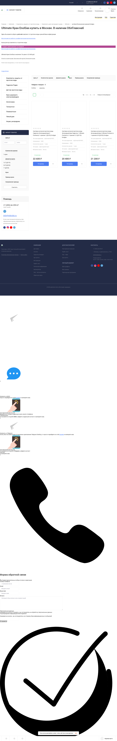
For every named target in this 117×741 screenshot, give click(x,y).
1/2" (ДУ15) (6, 162)
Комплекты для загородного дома (52, 24)
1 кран (5, 154)
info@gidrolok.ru (10, 215)
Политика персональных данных (10, 254)
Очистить (15, 187)
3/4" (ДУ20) (6, 165)
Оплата (36, 251)
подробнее (5, 71)
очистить (42, 88)
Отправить (3, 621)
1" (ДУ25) (6, 168)
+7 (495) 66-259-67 (91, 2)
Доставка (36, 248)
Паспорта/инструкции (68, 248)
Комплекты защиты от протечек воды (27, 24)
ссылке (18, 397)
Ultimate (67, 24)
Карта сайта (24, 254)
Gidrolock (11, 24)
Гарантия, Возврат (39, 254)
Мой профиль (66, 266)
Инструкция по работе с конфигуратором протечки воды (18, 38)
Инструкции (37, 260)
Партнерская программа (69, 272)
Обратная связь (38, 275)
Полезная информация (40, 266)
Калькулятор (37, 269)
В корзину (41, 164)
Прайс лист (37, 263)
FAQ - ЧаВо (65, 254)
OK (76, 733)
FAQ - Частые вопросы (40, 272)
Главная (3, 24)
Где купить (37, 257)
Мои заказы (65, 269)
